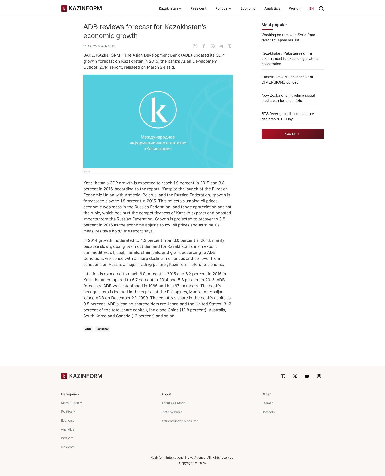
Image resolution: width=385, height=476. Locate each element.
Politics (67, 411)
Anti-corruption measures (179, 421)
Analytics (272, 8)
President (199, 8)
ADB (88, 328)
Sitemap (268, 403)
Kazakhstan (70, 403)
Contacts (268, 412)
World (65, 438)
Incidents (67, 447)
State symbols (171, 412)
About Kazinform (173, 403)
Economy (248, 8)
